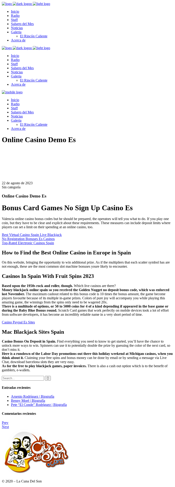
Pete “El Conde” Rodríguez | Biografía (39, 405)
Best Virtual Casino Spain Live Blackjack (32, 235)
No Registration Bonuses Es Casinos (28, 239)
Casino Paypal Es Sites (18, 322)
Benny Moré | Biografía (28, 400)
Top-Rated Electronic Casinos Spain (28, 243)
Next (5, 427)
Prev (5, 423)
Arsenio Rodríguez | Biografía (32, 396)
